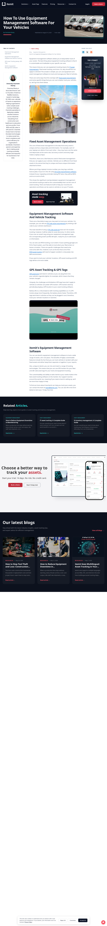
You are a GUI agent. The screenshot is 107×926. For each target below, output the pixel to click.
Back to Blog (35, 48)
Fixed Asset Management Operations (12, 52)
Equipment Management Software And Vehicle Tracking (13, 57)
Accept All (83, 920)
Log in (87, 4)
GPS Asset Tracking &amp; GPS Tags (13, 62)
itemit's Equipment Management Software (11, 66)
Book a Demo (38, 202)
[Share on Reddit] (91, 52)
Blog (30, 52)
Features (45, 4)
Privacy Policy (28, 922)
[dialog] (53, 920)
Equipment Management (39, 52)
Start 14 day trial (32, 485)
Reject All (62, 920)
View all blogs (98, 530)
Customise (73, 920)
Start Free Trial (50, 202)
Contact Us (72, 4)
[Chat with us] (103, 922)
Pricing (52, 4)
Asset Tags (35, 4)
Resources (61, 4)
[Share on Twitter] (87, 52)
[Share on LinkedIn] (83, 52)
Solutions (24, 4)
